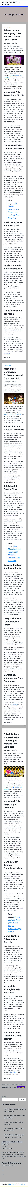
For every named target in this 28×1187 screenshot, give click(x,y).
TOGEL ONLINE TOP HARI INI (16, 1184)
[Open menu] (24, 3)
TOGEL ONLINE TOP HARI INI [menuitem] (12, 414)
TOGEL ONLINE (7, 27)
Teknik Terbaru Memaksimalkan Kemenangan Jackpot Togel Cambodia (12, 740)
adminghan (7, 43)
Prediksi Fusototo (7, 1148)
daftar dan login (15, 1152)
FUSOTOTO (5, 1144)
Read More (8, 357)
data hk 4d (5, 1146)
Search (4, 1097)
